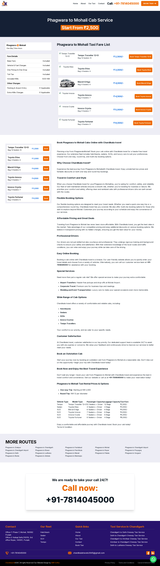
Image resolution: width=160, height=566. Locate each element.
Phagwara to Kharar (42, 450)
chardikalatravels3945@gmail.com (89, 553)
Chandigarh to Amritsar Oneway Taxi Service (128, 539)
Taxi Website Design (41, 563)
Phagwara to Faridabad (73, 447)
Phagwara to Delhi (12, 453)
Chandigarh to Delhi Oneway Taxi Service (127, 532)
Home (75, 3)
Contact (101, 3)
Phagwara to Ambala (42, 456)
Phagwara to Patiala (102, 453)
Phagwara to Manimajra (73, 456)
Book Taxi (148, 3)
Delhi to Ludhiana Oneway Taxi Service (126, 545)
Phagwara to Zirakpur (13, 447)
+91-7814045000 (80, 499)
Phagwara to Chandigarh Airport (136, 447)
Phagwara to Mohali (102, 447)
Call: (123, 3)
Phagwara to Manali (72, 453)
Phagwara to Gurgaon (133, 453)
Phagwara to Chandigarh (44, 447)
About (83, 3)
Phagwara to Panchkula (73, 450)
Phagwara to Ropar (102, 450)
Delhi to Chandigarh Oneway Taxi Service (127, 535)
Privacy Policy (110, 563)
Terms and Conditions (126, 563)
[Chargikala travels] (4, 3)
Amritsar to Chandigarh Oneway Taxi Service (128, 542)
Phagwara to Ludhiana (43, 453)
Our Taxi (91, 3)
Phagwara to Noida (12, 456)
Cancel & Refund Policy (146, 563)
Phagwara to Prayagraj (133, 450)
